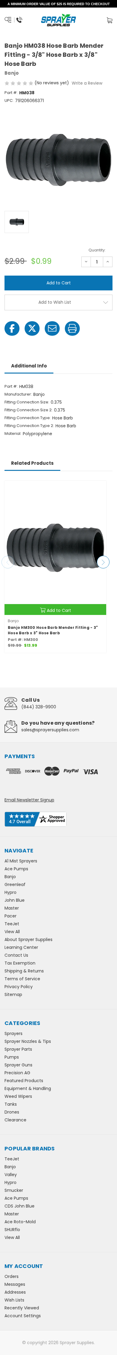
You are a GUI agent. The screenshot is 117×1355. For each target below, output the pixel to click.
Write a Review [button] (87, 83)
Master (11, 908)
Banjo (10, 877)
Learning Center (21, 947)
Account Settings (22, 1316)
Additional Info (29, 366)
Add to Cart (59, 610)
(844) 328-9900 (38, 707)
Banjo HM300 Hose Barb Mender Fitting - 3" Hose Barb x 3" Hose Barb (53, 630)
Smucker (13, 1190)
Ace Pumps (16, 869)
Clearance (15, 1120)
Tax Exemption (19, 963)
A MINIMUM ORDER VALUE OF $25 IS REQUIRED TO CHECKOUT (59, 4)
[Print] (72, 328)
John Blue (14, 900)
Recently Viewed (21, 1308)
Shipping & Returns (24, 971)
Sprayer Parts (18, 1049)
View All (12, 932)
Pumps (11, 1057)
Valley (10, 1175)
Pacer (10, 916)
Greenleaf (15, 884)
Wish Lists (14, 1300)
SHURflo (12, 1230)
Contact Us (16, 955)
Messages (14, 1284)
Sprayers (13, 1033)
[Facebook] (12, 328)
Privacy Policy (18, 987)
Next (103, 562)
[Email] (52, 328)
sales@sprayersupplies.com (50, 730)
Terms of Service (22, 979)
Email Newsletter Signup (29, 800)
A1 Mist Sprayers (20, 861)
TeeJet (11, 924)
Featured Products (23, 1081)
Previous (8, 562)
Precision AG (17, 1073)
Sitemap (13, 994)
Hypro (10, 892)
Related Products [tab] (32, 463)
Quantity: (97, 250)
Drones (11, 1112)
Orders (11, 1276)
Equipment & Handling (27, 1088)
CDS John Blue (19, 1206)
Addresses (15, 1292)
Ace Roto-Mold (20, 1222)
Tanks (10, 1104)
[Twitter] (32, 328)
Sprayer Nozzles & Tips (27, 1041)
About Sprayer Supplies (28, 939)
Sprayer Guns (18, 1065)
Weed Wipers (18, 1096)
